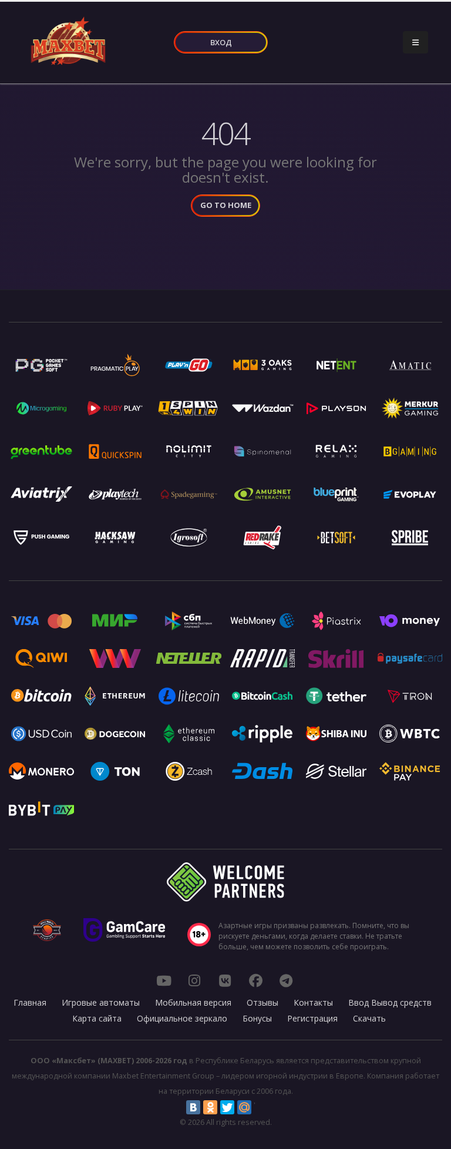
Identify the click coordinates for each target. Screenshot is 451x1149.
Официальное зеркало (182, 1018)
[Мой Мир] (244, 1107)
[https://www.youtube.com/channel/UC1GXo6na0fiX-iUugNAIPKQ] (164, 980)
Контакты (313, 1002)
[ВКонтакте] (193, 1107)
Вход (221, 42)
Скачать (369, 1018)
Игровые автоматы (101, 1002)
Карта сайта (97, 1018)
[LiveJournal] (261, 1107)
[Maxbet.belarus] (255, 980)
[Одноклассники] (210, 1107)
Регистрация (312, 1018)
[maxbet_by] (194, 980)
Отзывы (262, 1002)
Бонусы (257, 1018)
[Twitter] (227, 1107)
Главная (30, 1002)
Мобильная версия (193, 1002)
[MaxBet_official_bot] (286, 980)
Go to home (225, 205)
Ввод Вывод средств (390, 1002)
